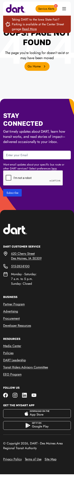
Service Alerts (47, 8)
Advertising (10, 311)
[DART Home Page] (21, 229)
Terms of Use (33, 459)
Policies (8, 353)
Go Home (35, 66)
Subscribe (12, 193)
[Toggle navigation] (64, 9)
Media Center (12, 346)
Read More (29, 29)
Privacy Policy (12, 459)
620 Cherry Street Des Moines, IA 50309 (26, 256)
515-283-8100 (20, 266)
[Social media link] (5, 395)
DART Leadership (14, 360)
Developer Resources (17, 325)
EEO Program (12, 374)
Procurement (11, 318)
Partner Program (14, 304)
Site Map (50, 459)
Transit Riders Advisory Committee (25, 367)
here (54, 168)
